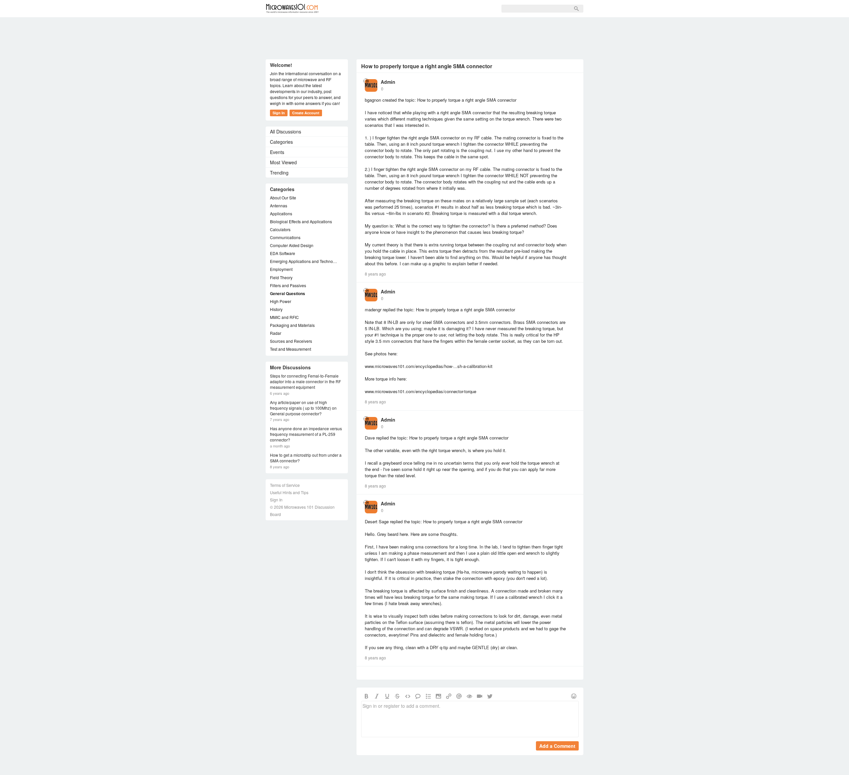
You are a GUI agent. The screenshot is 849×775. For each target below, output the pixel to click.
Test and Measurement (290, 349)
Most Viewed (283, 162)
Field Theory (281, 277)
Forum (340, 9)
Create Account (305, 112)
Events (277, 152)
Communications (285, 237)
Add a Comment (557, 746)
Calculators (280, 229)
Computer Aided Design (291, 245)
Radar (275, 333)
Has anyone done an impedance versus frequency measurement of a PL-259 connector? (306, 434)
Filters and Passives (288, 285)
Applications (281, 213)
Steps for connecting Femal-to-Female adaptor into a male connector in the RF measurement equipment (305, 381)
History (276, 309)
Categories (281, 141)
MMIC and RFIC (284, 317)
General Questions (287, 293)
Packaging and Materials (292, 325)
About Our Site (283, 197)
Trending (279, 172)
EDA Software (282, 253)
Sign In (428, 9)
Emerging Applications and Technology (303, 261)
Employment (281, 269)
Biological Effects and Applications (301, 221)
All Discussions (285, 131)
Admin (388, 81)
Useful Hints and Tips (289, 492)
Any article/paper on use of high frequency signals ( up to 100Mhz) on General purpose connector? (303, 408)
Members (370, 9)
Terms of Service (285, 485)
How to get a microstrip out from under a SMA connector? (306, 457)
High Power (280, 301)
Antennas (278, 205)
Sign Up (400, 9)
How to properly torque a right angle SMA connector (426, 66)
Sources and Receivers (291, 341)
